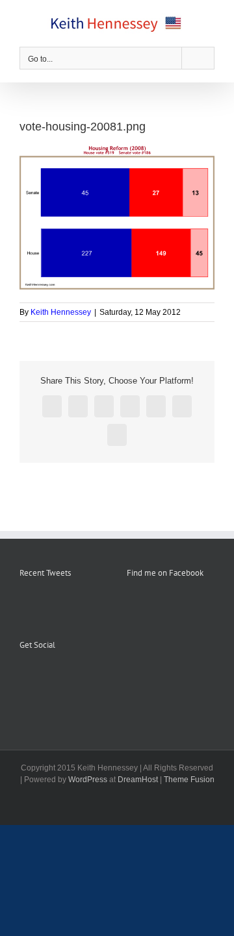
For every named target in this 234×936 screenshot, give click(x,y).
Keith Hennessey (61, 312)
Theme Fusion (189, 779)
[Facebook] (23, 677)
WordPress (87, 779)
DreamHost (138, 779)
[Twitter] (58, 677)
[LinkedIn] (76, 677)
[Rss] (41, 677)
